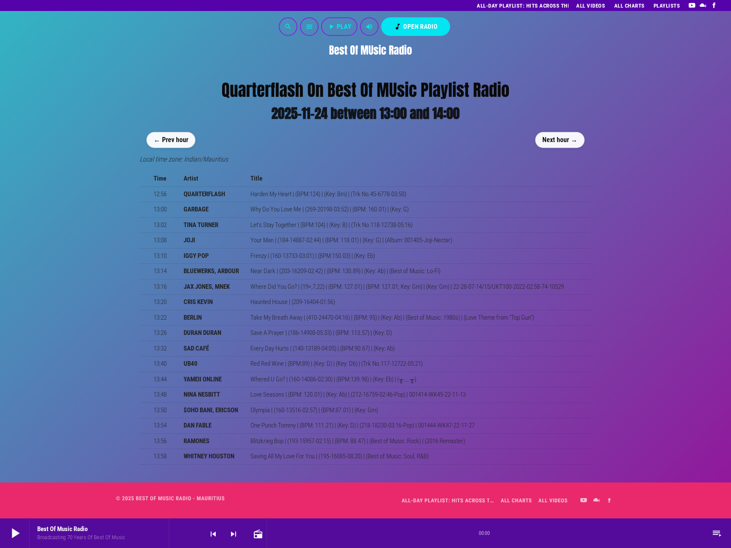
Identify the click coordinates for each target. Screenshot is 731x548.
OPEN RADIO (415, 26)
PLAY (339, 26)
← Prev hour (171, 139)
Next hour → (559, 139)
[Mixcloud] (703, 5)
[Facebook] (714, 5)
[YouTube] (691, 5)
